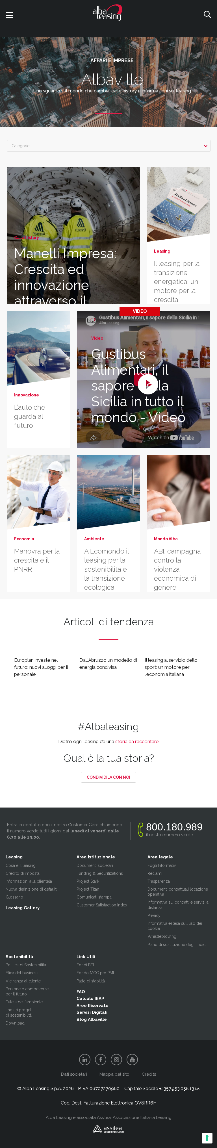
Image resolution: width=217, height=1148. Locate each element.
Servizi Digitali (92, 1012)
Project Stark (88, 881)
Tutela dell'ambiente (24, 1002)
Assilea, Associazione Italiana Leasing (134, 1117)
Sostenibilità (19, 956)
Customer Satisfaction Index (102, 905)
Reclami (154, 873)
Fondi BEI (85, 965)
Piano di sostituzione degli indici (176, 944)
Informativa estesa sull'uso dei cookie (174, 926)
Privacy (153, 915)
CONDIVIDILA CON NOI (108, 777)
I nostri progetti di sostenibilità (19, 1012)
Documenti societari (95, 865)
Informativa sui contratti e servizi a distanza (178, 905)
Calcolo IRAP (90, 998)
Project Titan (88, 889)
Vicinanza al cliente (23, 981)
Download (15, 1023)
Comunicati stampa (94, 897)
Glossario (14, 897)
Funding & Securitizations (100, 873)
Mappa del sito (114, 1074)
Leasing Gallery (23, 907)
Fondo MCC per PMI (95, 973)
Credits (149, 1074)
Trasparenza (158, 881)
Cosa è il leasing (21, 865)
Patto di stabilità (91, 981)
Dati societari (74, 1074)
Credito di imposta (23, 873)
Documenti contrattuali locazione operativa (177, 892)
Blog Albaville (92, 1019)
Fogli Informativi (162, 865)
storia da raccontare (137, 741)
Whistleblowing (161, 936)
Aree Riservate (92, 1005)
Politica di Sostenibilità (26, 965)
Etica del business (22, 973)
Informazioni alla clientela (29, 881)
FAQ (81, 991)
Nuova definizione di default (31, 889)
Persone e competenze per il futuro (27, 991)
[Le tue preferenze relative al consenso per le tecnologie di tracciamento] (207, 1138)
